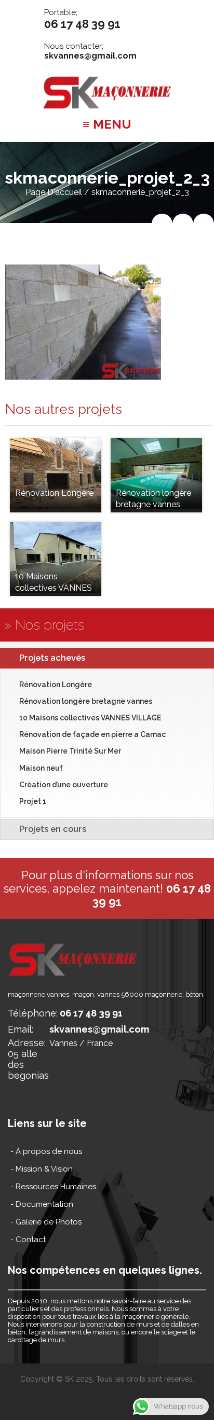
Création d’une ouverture (63, 785)
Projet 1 (32, 801)
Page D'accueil (53, 192)
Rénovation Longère (55, 684)
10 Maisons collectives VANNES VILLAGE (90, 718)
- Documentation (41, 1204)
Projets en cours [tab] (52, 829)
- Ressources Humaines (53, 1186)
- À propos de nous (46, 1151)
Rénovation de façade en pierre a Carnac (92, 734)
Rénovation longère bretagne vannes (85, 701)
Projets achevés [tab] (52, 657)
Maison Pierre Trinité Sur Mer (70, 751)
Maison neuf (41, 768)
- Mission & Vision (41, 1169)
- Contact (28, 1239)
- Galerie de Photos (46, 1222)
